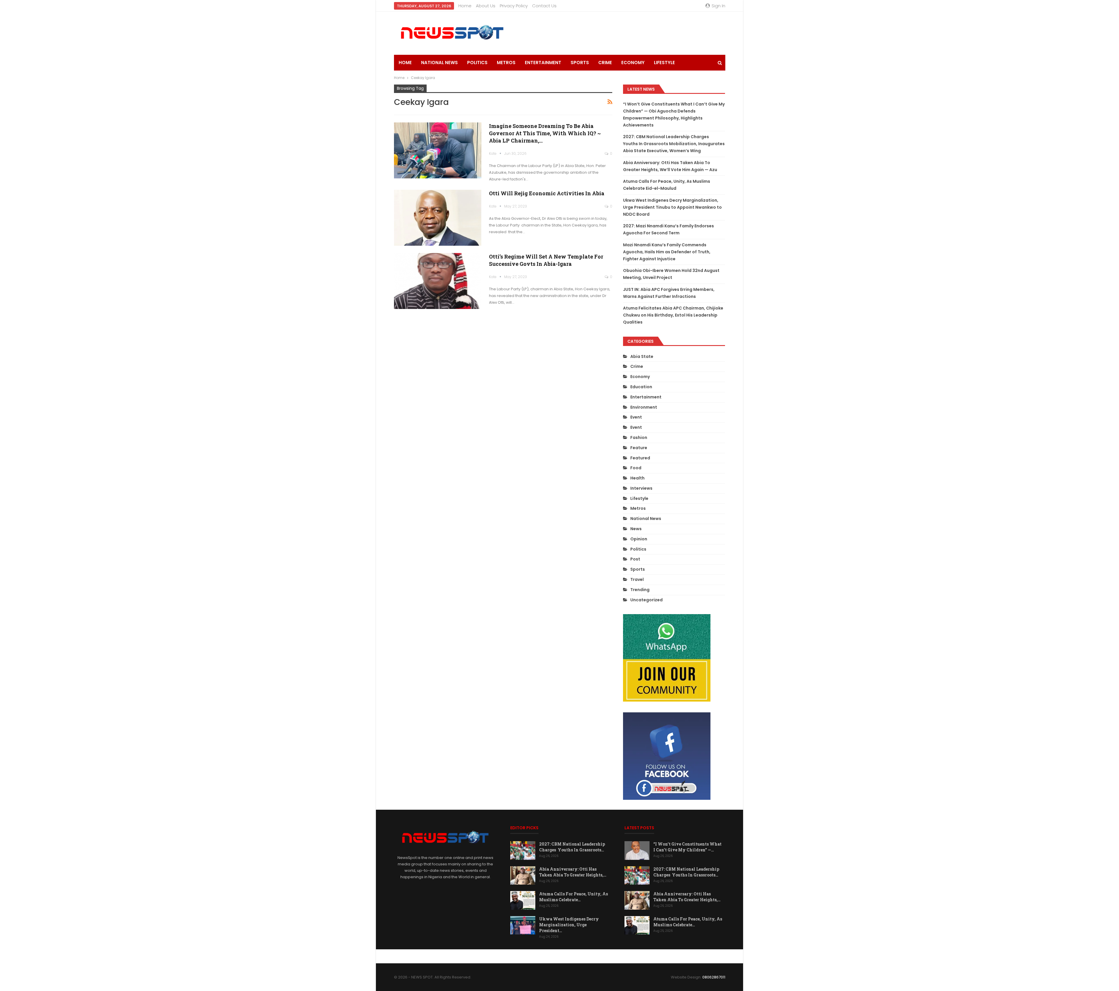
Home (464, 6)
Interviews (641, 488)
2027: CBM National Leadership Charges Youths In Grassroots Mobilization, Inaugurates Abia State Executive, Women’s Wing (674, 144)
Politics (477, 62)
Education (641, 387)
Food (635, 468)
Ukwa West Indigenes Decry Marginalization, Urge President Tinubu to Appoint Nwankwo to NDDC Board (672, 207)
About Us (485, 6)
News (636, 529)
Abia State (641, 356)
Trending (640, 590)
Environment (643, 407)
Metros (506, 62)
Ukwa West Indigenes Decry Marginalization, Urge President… (569, 924)
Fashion (638, 437)
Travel (637, 579)
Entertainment (543, 62)
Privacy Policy (514, 6)
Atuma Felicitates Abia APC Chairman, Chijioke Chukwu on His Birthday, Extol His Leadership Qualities (673, 315)
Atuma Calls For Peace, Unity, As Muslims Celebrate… (573, 896)
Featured (640, 458)
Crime (605, 62)
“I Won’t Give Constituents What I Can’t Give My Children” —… (687, 847)
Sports (580, 62)
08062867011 (713, 977)
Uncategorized (646, 600)
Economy (633, 62)
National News (439, 62)
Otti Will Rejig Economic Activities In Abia (546, 193)
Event (636, 417)
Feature (638, 448)
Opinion (638, 539)
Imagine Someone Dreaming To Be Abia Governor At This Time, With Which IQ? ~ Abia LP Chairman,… (545, 133)
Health (637, 478)
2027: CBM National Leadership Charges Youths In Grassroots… (572, 847)
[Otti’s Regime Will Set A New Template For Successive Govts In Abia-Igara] (437, 281)
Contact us (544, 6)
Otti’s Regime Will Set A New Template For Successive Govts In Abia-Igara (546, 260)
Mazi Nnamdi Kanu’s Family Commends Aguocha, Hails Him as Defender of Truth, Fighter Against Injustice (666, 252)
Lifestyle (664, 62)
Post (635, 559)
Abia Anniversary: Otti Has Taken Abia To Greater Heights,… (572, 872)
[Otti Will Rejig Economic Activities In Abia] (437, 218)
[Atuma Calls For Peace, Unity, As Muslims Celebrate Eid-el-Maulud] (522, 900)
